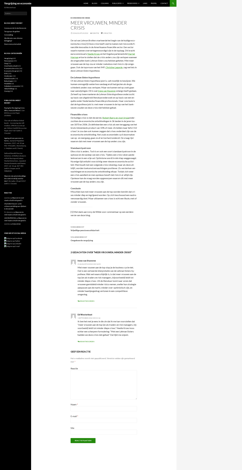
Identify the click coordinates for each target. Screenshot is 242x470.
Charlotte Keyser (10, 204)
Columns (105, 3)
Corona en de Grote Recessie (15, 28)
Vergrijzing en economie (17, 3)
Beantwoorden (87, 301)
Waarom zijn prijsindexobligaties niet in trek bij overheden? (15, 178)
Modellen (7, 83)
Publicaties (117, 3)
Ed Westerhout (85, 314)
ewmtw (95, 33)
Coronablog (8, 35)
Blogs (94, 3)
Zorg (6, 63)
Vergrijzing (8, 58)
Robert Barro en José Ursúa (115, 117)
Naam (74, 404)
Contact (164, 3)
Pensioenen (8, 61)
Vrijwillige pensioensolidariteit (85, 228)
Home (86, 3)
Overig (6, 91)
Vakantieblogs (9, 89)
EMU (6, 73)
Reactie (74, 368)
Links (145, 3)
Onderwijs (8, 76)
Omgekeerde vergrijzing (82, 239)
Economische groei (11, 71)
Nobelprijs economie (12, 86)
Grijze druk (16, 224)
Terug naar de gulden (12, 31)
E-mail (74, 416)
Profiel (154, 3)
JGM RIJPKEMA (10, 218)
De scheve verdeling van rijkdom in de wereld (15, 206)
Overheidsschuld (10, 66)
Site (72, 428)
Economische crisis (80, 18)
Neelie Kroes (93, 54)
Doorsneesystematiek (12, 44)
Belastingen (8, 81)
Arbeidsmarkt (9, 78)
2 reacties (107, 33)
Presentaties (132, 3)
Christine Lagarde (114, 67)
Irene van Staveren (107, 90)
